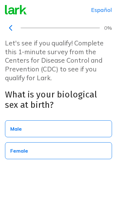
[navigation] (10, 28)
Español (101, 9)
